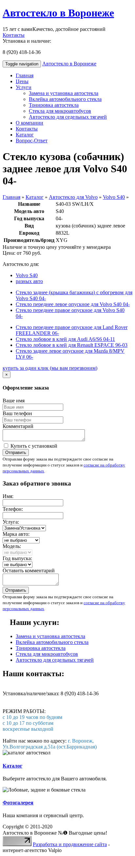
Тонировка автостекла (54, 105)
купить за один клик (50, 368)
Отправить (15, 452)
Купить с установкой (33, 446)
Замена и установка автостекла (63, 93)
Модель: (12, 546)
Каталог (25, 134)
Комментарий (18, 426)
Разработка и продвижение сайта (70, 844)
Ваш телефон (17, 413)
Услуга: (11, 522)
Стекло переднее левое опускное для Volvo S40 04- (73, 304)
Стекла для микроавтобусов (60, 111)
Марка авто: (16, 534)
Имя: (8, 496)
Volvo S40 (114, 197)
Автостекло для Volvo (73, 197)
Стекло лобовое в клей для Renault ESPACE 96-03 (71, 345)
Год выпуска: (17, 558)
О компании (29, 123)
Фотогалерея (18, 802)
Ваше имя (14, 400)
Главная (24, 75)
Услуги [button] (23, 87)
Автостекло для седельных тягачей (68, 117)
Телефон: (13, 509)
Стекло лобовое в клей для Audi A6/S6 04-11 (65, 339)
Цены (22, 81)
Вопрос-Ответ (32, 140)
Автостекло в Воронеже (58, 13)
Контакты (14, 35)
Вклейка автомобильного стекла (65, 99)
